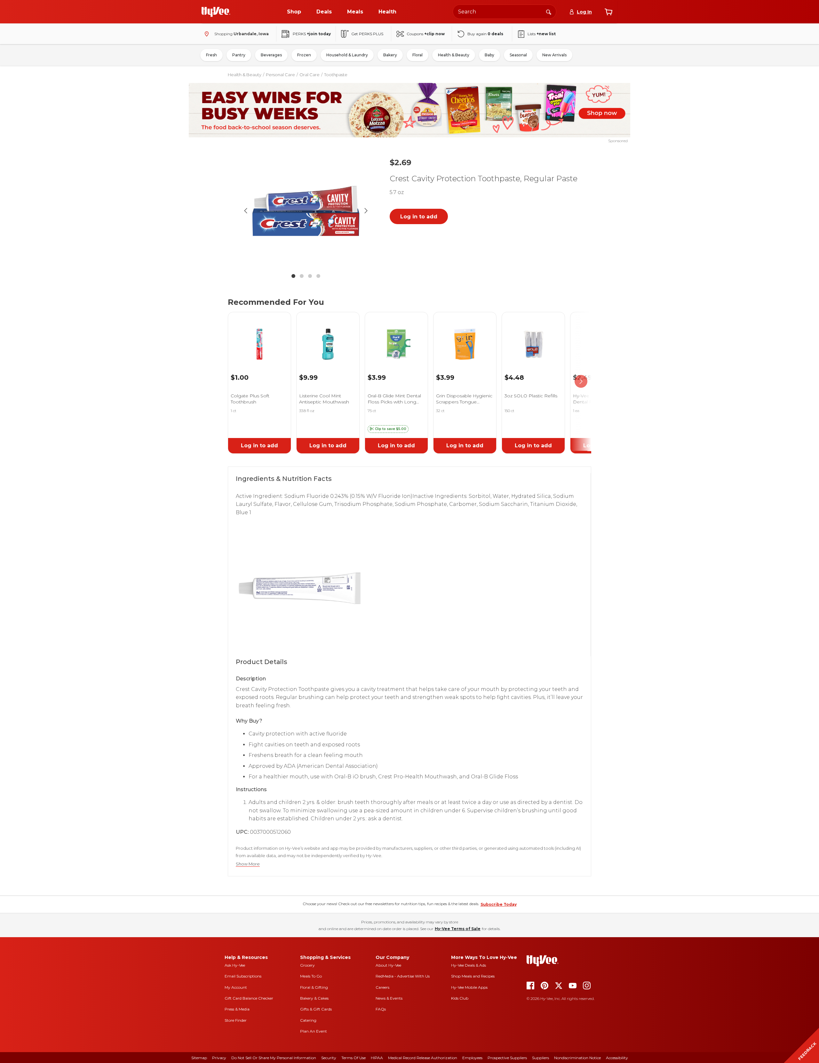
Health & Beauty (453, 55)
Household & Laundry (347, 55)
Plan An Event (313, 1031)
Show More (248, 864)
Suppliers (540, 1057)
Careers (382, 987)
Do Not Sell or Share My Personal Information (273, 1057)
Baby (489, 55)
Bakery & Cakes (314, 998)
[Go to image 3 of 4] (310, 276)
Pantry (238, 55)
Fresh (211, 55)
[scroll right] (581, 381)
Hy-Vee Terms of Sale (458, 928)
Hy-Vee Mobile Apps (469, 987)
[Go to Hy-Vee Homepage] (216, 12)
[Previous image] (246, 211)
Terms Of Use (353, 1057)
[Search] (548, 11)
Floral (417, 55)
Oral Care (309, 74)
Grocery (307, 965)
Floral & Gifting (314, 987)
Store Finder (236, 1020)
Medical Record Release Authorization (422, 1057)
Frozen (304, 55)
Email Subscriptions (243, 976)
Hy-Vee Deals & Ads (468, 965)
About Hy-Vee (388, 965)
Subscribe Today (499, 904)
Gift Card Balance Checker (249, 998)
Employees (472, 1057)
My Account (236, 987)
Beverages (271, 55)
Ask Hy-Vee (235, 965)
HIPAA (377, 1057)
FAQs (381, 1009)
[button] (388, 429)
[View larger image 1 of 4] (306, 210)
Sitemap (199, 1057)
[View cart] (608, 11)
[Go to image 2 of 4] (302, 276)
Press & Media (237, 1009)
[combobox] (504, 11)
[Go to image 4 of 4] (318, 276)
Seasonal (518, 55)
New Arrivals (554, 55)
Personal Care (280, 74)
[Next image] (366, 211)
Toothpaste (335, 74)
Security (328, 1057)
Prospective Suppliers (507, 1057)
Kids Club (459, 998)
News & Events (389, 998)
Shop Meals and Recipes (473, 976)
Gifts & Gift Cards (316, 1009)
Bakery (390, 55)
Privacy (219, 1057)
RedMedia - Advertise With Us (403, 976)
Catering (308, 1020)
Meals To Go (311, 976)
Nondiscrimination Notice (577, 1057)
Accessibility (617, 1057)
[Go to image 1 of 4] (293, 276)
